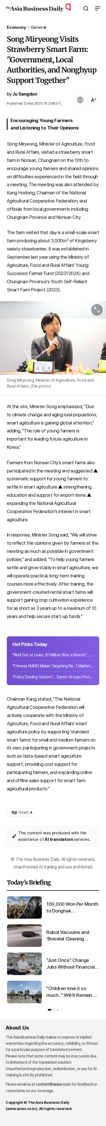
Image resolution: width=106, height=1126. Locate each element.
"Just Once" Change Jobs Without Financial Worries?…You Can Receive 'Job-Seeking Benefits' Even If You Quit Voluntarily (70, 964)
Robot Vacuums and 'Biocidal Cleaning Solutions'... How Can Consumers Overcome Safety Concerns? (70, 936)
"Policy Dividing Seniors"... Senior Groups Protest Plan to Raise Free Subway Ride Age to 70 (53, 677)
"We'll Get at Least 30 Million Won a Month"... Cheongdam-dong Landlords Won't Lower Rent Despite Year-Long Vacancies (53, 655)
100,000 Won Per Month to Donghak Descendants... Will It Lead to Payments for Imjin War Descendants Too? (72, 907)
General (39, 27)
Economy (16, 27)
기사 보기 (20, 813)
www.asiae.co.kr (21, 1109)
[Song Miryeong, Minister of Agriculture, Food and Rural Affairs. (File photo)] (53, 338)
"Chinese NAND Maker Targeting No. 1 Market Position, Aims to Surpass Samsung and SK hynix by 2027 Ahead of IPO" (53, 666)
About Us (17, 1028)
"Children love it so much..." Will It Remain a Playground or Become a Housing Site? (72, 992)
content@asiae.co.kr (53, 1084)
